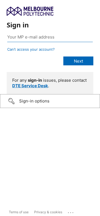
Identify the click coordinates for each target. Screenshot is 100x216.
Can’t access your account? (31, 49)
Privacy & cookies (48, 212)
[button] (50, 101)
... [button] (71, 211)
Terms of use (19, 212)
